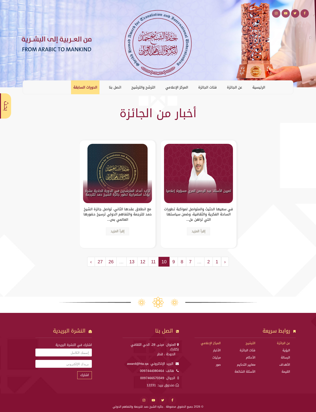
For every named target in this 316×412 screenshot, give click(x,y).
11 (153, 261)
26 (111, 261)
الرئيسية (258, 87)
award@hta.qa (138, 364)
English (30, 87)
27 (100, 261)
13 (131, 261)
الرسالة (285, 357)
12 (142, 261)
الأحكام (250, 357)
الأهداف (284, 365)
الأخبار (217, 350)
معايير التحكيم (246, 365)
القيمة (286, 371)
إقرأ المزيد (198, 231)
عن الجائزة (234, 87)
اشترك (84, 375)
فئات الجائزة (207, 87)
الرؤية (286, 350)
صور (218, 365)
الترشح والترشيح (143, 87)
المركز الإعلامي (176, 87)
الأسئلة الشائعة (245, 371)
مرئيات (216, 357)
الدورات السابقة (85, 87)
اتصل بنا (115, 87)
